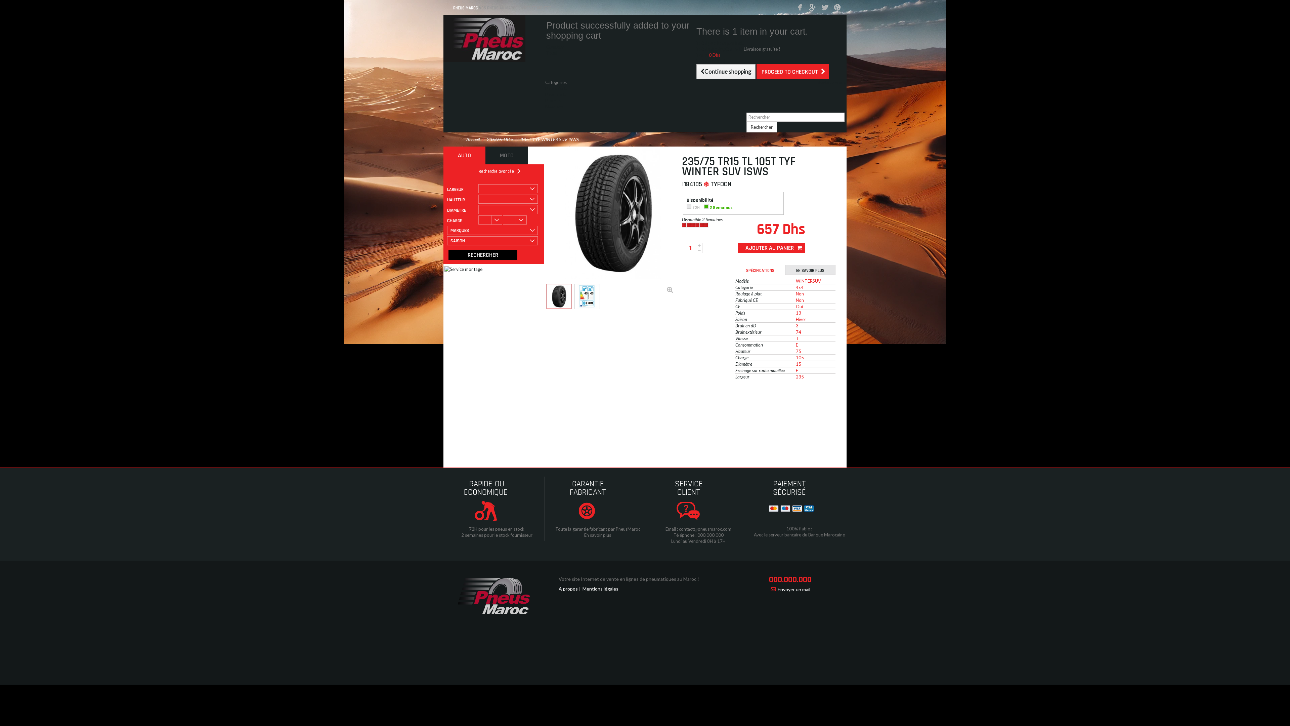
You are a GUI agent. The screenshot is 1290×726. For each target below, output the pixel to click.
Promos (553, 100)
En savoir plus (810, 270)
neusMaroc (629, 529)
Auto (464, 155)
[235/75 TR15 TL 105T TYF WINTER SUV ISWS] (559, 296)
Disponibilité (700, 200)
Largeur (455, 190)
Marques (554, 106)
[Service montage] (527, 319)
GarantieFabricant (588, 488)
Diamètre (456, 210)
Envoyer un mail (794, 589)
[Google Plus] (812, 7)
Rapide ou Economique (486, 488)
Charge (454, 221)
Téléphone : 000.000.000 (699, 535)
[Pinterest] (837, 7)
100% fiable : (799, 528)
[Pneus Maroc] (493, 38)
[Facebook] (800, 7)
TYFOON (721, 184)
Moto (507, 155)
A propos (568, 589)
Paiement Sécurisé (789, 488)
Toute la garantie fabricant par (585, 529)
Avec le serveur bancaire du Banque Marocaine (799, 534)
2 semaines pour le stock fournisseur (496, 535)
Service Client (689, 488)
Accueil (473, 139)
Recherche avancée (496, 171)
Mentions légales (600, 589)
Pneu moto (556, 94)
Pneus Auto (556, 88)
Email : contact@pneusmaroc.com (698, 529)
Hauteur (456, 200)
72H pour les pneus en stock (496, 529)
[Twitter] (825, 7)
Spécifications (760, 270)
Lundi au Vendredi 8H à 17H (698, 541)
